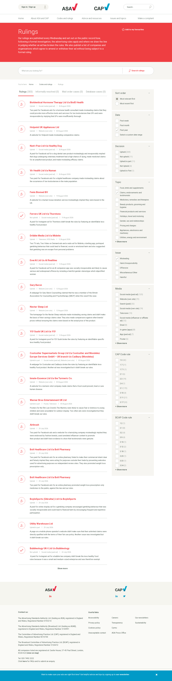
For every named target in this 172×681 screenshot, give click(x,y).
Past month (124, 125)
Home (21, 18)
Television (126, 313)
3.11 (123, 397)
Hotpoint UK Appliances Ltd (44, 127)
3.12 (123, 447)
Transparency (117, 623)
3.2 (122, 433)
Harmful (123, 277)
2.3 (123, 379)
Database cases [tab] (96, 91)
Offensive (124, 268)
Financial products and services (133, 211)
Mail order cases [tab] (72, 91)
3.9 (122, 437)
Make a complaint (146, 18)
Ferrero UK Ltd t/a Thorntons (45, 213)
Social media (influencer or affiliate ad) (134, 319)
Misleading (124, 258)
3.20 (123, 456)
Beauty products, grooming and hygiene (132, 205)
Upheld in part (127, 161)
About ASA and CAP (40, 18)
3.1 (123, 388)
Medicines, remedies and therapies (134, 200)
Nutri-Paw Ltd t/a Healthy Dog (46, 145)
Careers (115, 618)
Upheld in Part (127, 171)
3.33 (123, 461)
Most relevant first (127, 99)
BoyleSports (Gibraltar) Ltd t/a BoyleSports (53, 499)
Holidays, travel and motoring (132, 216)
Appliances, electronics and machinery (131, 231)
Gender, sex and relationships (132, 221)
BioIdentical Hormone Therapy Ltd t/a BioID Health (57, 102)
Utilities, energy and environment (133, 237)
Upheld (125, 152)
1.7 (123, 365)
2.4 (122, 383)
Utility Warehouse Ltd (41, 523)
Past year (124, 130)
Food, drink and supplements (132, 188)
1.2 (122, 423)
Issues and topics (118, 18)
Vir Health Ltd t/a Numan (43, 170)
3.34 (123, 465)
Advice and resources (92, 18)
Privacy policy (94, 623)
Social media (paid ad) (131, 294)
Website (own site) (129, 299)
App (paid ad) (127, 334)
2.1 (122, 374)
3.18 (123, 451)
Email (123, 325)
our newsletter (122, 674)
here (25, 661)
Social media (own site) (131, 308)
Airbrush (34, 424)
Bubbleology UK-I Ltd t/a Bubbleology (49, 548)
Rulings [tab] (26, 91)
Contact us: (23, 612)
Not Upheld (126, 166)
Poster (124, 339)
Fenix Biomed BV (39, 192)
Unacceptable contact (97, 633)
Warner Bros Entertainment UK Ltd (48, 400)
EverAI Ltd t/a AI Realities (43, 260)
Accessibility (93, 618)
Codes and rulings (65, 18)
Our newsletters (141, 618)
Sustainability (140, 623)
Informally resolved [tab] (47, 91)
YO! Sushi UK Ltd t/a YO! (43, 331)
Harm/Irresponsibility (128, 263)
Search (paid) (127, 304)
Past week (124, 121)
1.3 (123, 360)
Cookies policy (94, 628)
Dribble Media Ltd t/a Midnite (45, 235)
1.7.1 (123, 369)
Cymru (114, 628)
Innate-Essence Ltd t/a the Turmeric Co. (51, 378)
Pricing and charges (128, 226)
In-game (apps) (127, 330)
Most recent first (127, 103)
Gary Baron (36, 285)
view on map (32, 653)
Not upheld (126, 157)
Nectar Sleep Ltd (39, 306)
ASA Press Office (119, 633)
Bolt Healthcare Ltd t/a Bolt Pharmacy (50, 449)
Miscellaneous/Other (128, 272)
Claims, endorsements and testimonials (131, 194)
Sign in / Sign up (28, 7)
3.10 (123, 393)
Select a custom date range (131, 135)
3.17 (123, 402)
